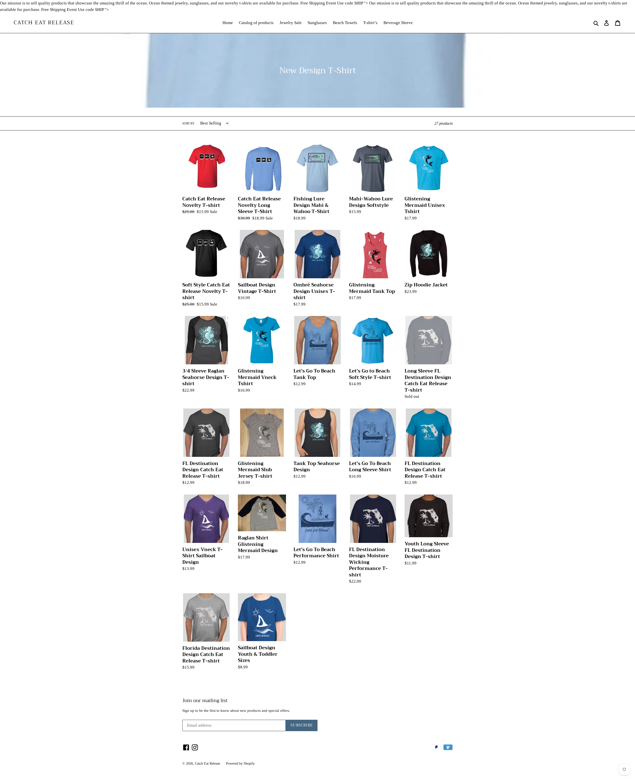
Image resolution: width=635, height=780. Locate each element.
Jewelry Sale (291, 22)
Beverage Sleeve (398, 22)
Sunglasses (317, 22)
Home (227, 22)
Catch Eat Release (44, 23)
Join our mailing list (204, 701)
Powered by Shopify (240, 763)
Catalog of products (256, 22)
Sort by (188, 123)
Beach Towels (345, 22)
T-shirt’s (370, 22)
